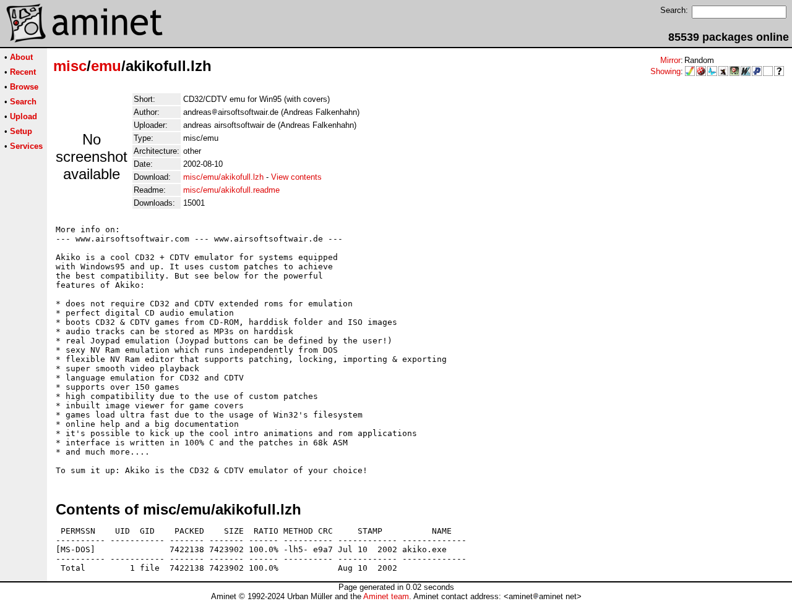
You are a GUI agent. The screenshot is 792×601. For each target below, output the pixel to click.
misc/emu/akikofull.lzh (223, 177)
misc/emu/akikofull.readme (231, 190)
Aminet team (386, 596)
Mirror (670, 60)
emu (106, 65)
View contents (296, 177)
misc (70, 65)
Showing (665, 71)
